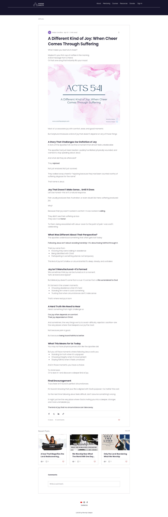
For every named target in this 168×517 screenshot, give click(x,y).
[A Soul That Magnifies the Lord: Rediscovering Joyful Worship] (52, 442)
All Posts (41, 19)
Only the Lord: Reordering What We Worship (115, 455)
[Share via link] (63, 414)
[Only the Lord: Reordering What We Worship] (116, 442)
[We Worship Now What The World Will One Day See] (84, 442)
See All (127, 431)
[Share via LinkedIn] (58, 414)
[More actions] (119, 32)
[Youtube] (81, 502)
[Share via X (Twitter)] (54, 414)
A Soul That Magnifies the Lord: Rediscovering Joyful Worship (52, 455)
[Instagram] (84, 502)
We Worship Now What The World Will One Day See (82, 455)
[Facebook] (87, 502)
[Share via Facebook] (49, 414)
